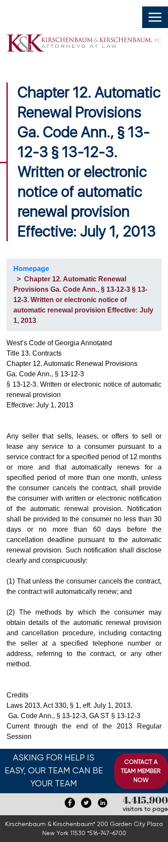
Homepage (31, 268)
